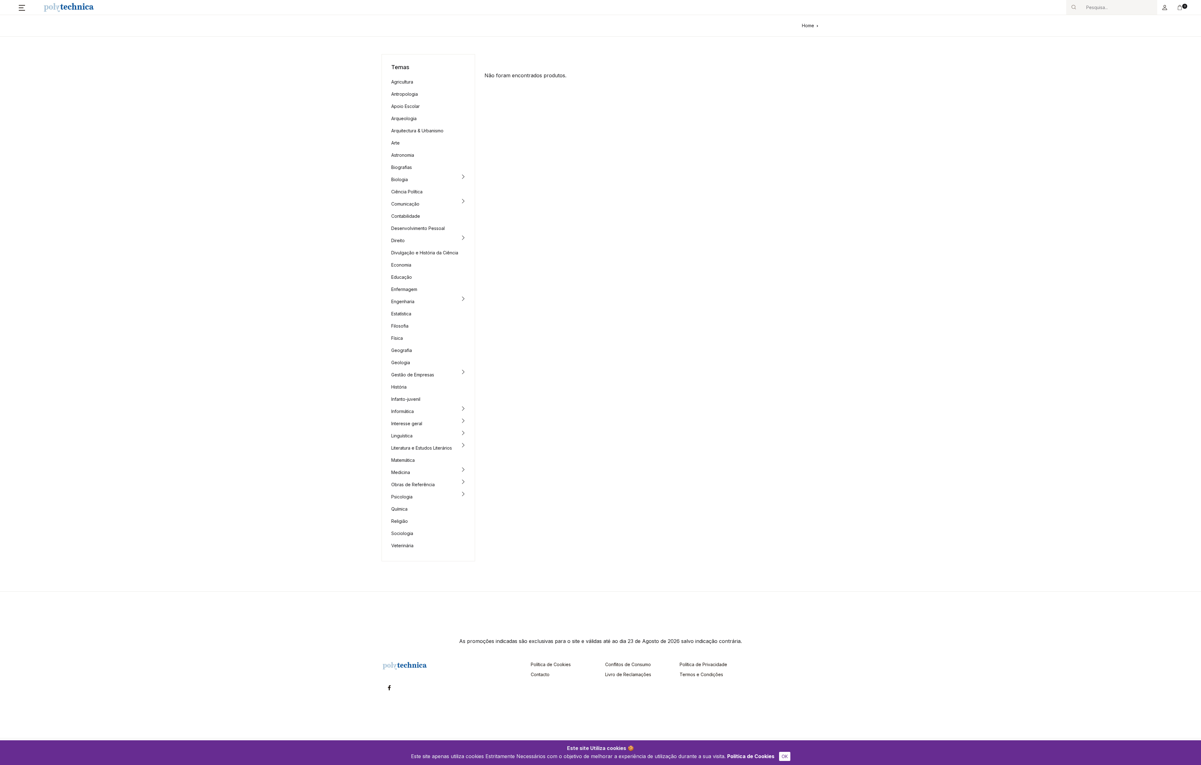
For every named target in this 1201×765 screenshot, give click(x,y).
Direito (398, 240)
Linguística (402, 435)
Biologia (399, 179)
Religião (399, 521)
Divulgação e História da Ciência (424, 252)
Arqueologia (404, 118)
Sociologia (402, 533)
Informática (402, 411)
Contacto (540, 674)
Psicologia (402, 496)
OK (785, 756)
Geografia (401, 350)
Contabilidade (405, 216)
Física (397, 338)
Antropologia (404, 94)
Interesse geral (406, 423)
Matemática (403, 460)
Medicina (400, 472)
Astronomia (402, 155)
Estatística (401, 313)
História (399, 387)
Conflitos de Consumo (628, 664)
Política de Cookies (750, 756)
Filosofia (399, 326)
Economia (401, 265)
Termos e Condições (701, 674)
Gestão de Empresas (412, 374)
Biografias (401, 167)
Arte (395, 142)
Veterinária (402, 545)
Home (808, 25)
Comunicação (405, 204)
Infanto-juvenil (405, 399)
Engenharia (402, 301)
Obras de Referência (413, 484)
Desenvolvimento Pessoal (418, 228)
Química (399, 509)
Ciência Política (407, 191)
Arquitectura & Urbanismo (417, 130)
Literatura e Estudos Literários (421, 448)
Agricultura (402, 81)
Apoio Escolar (405, 106)
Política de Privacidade (703, 664)
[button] (22, 7)
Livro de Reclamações (628, 674)
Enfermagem (404, 289)
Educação (401, 277)
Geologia (400, 362)
